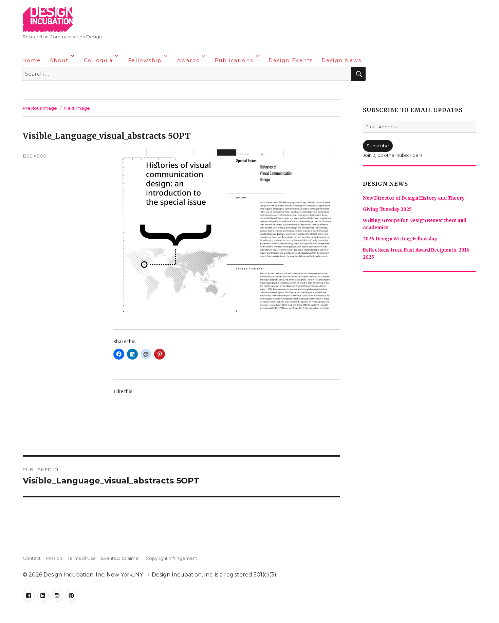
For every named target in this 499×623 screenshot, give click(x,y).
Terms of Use (82, 558)
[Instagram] (54, 91)
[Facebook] (28, 91)
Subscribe (378, 145)
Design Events (291, 60)
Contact (32, 558)
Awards (188, 60)
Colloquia (98, 60)
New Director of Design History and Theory (414, 198)
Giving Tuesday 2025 (387, 209)
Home (31, 60)
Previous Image (40, 108)
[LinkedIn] (41, 91)
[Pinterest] (67, 91)
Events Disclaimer (120, 558)
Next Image (77, 108)
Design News (341, 60)
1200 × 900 (34, 156)
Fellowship (145, 60)
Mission (54, 558)
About (59, 60)
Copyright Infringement (171, 558)
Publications (234, 60)
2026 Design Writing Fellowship (400, 239)
